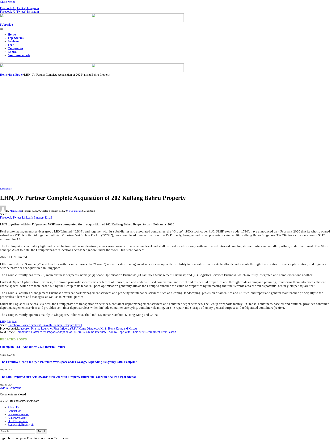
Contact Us (14, 410)
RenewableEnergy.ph (21, 424)
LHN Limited (8, 321)
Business (14, 41)
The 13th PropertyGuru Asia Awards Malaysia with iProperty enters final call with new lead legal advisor (68, 376)
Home (12, 34)
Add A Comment (10, 388)
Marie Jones (16, 210)
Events (12, 51)
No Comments (74, 210)
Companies (15, 48)
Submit (41, 431)
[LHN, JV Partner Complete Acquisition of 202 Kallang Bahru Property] (114, 185)
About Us (13, 407)
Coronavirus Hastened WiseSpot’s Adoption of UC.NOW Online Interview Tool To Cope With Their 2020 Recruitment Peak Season (95, 332)
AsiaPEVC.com (17, 417)
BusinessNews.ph (18, 414)
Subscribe (6, 24)
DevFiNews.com (18, 421)
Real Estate (6, 188)
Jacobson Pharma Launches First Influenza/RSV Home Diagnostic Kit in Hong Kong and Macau (78, 328)
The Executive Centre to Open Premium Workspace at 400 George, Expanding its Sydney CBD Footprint (68, 362)
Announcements (19, 55)
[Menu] (1, 29)
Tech (11, 44)
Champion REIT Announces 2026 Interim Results (32, 346)
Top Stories (16, 38)
